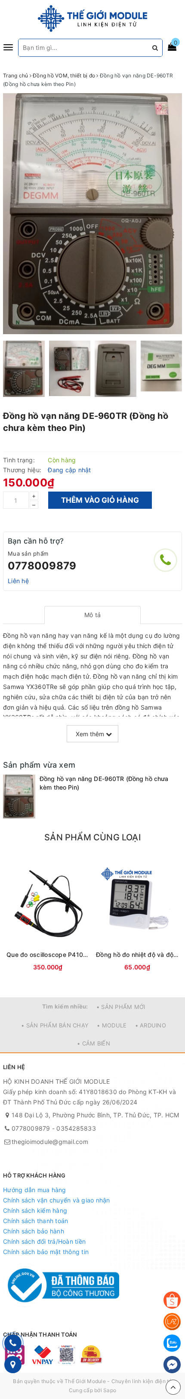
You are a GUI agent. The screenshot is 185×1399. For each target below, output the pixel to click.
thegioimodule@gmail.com (50, 1141)
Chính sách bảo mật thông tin (46, 1251)
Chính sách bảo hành (33, 1231)
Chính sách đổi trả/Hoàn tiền (44, 1241)
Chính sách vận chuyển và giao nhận (56, 1200)
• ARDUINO (150, 1025)
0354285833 (76, 1128)
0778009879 (42, 566)
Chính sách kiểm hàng (35, 1210)
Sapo (109, 1390)
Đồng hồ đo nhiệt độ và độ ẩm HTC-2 (137, 954)
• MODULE (111, 1025)
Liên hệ (18, 580)
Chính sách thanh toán (35, 1220)
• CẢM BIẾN (93, 1043)
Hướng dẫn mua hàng (34, 1189)
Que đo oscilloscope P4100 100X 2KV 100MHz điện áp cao (47, 954)
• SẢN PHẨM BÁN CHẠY (55, 1025)
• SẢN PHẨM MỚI (120, 1006)
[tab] (92, 615)
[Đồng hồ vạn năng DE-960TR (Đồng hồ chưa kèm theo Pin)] (19, 796)
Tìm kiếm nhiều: (65, 1006)
